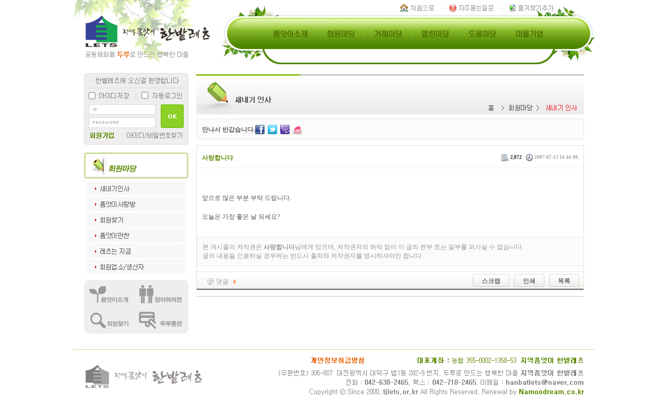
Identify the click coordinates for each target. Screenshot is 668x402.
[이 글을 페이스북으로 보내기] (260, 129)
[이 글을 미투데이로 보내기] (285, 129)
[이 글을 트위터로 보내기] (272, 129)
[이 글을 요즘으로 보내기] (297, 129)
